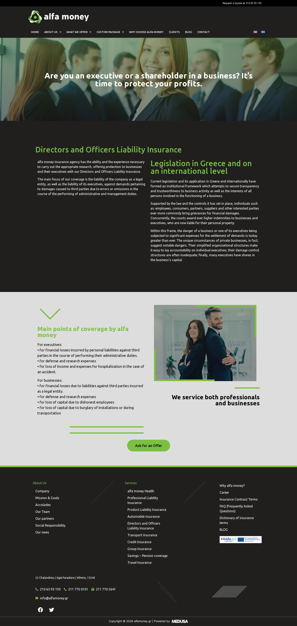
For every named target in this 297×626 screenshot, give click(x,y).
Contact (203, 32)
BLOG (188, 32)
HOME (35, 32)
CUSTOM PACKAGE (108, 32)
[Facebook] (40, 610)
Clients (174, 32)
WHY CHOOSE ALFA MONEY (146, 32)
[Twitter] (51, 610)
